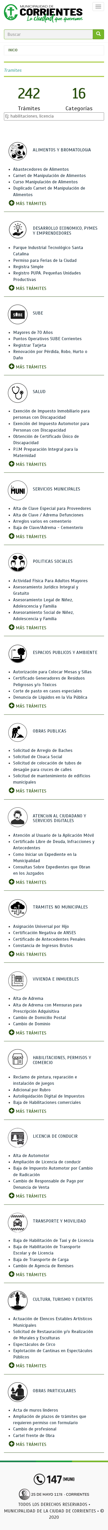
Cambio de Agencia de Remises (43, 1266)
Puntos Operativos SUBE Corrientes (47, 339)
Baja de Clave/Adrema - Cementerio (48, 527)
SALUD (39, 391)
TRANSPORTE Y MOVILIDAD (59, 1221)
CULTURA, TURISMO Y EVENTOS (63, 1299)
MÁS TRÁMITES (30, 203)
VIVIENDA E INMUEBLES (56, 979)
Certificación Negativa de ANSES (44, 932)
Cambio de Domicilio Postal (39, 1017)
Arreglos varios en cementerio (42, 521)
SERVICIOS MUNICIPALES (56, 489)
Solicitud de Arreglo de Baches (42, 750)
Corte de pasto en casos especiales (47, 691)
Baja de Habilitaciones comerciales (47, 1102)
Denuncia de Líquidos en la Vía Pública (50, 697)
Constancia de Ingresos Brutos (43, 945)
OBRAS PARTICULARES (54, 1391)
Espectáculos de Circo (34, 1344)
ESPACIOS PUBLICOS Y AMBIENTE (65, 652)
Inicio (13, 50)
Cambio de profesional (34, 1429)
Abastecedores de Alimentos (41, 169)
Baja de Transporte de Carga (41, 1259)
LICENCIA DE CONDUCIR (55, 1136)
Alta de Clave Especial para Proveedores (52, 508)
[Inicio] (43, 15)
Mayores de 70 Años (33, 332)
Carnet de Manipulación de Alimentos (49, 175)
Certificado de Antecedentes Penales (49, 939)
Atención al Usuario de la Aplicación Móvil (53, 835)
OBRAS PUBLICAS (49, 731)
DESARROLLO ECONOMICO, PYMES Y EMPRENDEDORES (65, 230)
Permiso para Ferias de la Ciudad (45, 260)
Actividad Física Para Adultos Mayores (50, 581)
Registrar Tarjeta (29, 345)
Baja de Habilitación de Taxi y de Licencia (53, 1240)
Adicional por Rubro (32, 1090)
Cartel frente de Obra (34, 1435)
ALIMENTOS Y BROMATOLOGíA (62, 150)
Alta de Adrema (28, 998)
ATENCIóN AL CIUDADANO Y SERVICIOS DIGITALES (59, 818)
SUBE (38, 313)
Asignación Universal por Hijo (41, 926)
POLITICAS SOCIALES (53, 561)
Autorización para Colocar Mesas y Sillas (52, 672)
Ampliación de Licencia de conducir (47, 1162)
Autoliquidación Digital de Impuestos (48, 1096)
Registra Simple (28, 266)
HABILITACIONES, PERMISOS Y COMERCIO (62, 1060)
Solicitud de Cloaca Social (37, 757)
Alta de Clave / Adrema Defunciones (48, 515)
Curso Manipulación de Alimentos (45, 182)
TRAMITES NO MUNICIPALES (60, 907)
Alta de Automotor (31, 1155)
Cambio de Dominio (31, 1024)
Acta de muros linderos (35, 1410)
